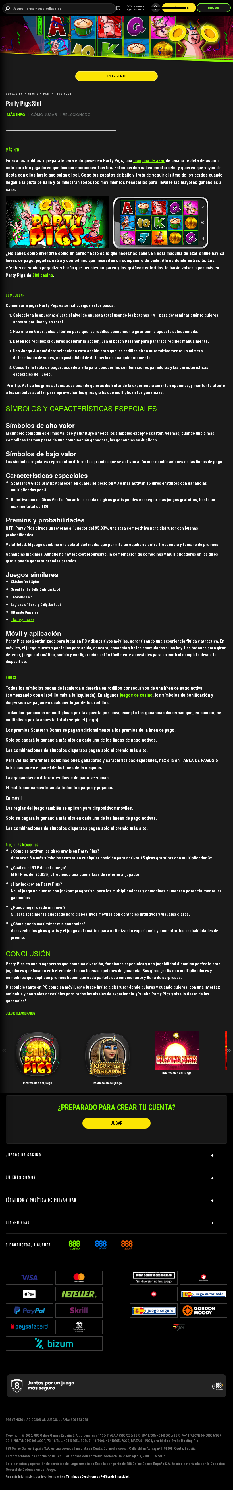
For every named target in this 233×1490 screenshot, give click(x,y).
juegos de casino (136, 695)
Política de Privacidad (115, 1476)
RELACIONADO (77, 114)
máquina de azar (149, 160)
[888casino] (74, 1244)
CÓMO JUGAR (44, 114)
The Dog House (22, 620)
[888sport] (127, 1244)
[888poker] (101, 1244)
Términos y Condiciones (82, 1476)
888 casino (42, 275)
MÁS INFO (16, 114)
